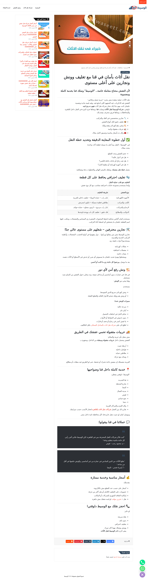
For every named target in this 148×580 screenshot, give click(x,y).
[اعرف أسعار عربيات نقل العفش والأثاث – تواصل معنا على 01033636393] (43, 45)
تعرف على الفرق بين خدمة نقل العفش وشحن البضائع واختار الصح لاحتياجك (29, 73)
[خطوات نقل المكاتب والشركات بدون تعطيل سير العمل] (43, 55)
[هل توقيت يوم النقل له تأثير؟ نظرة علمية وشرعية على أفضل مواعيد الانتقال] (43, 64)
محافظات (120, 68)
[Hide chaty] (142, 574)
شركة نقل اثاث (27, 8)
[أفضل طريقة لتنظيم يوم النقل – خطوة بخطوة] (43, 94)
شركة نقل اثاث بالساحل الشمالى (103, 325)
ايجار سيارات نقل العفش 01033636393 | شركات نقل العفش (28, 35)
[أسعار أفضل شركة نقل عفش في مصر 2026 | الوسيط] (43, 26)
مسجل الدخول (117, 557)
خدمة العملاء (6, 8)
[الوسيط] (137, 8)
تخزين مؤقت (116, 499)
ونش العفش (17, 8)
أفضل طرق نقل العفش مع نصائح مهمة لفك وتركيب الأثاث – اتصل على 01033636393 (28, 102)
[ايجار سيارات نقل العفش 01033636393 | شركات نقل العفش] (43, 35)
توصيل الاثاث (125, 72)
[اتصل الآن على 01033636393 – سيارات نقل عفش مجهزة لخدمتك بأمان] (43, 84)
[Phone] (142, 562)
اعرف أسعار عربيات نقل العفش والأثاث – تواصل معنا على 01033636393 (28, 45)
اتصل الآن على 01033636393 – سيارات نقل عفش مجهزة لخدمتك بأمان (28, 83)
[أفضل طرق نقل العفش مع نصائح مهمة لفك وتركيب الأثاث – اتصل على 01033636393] (43, 102)
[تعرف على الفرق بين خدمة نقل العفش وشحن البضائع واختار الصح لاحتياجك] (43, 74)
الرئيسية (37, 8)
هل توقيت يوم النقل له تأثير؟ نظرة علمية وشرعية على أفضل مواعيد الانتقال (28, 63)
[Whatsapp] (142, 568)
